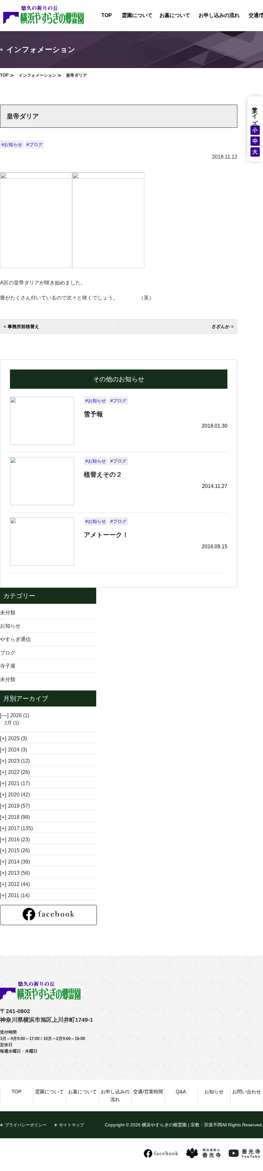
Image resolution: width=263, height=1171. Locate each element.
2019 (19, 806)
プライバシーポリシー (26, 1125)
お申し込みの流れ (219, 15)
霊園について (137, 15)
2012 (19, 884)
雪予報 (93, 414)
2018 (19, 817)
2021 (19, 783)
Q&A (181, 1091)
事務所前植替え (23, 326)
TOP (106, 15)
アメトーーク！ (106, 534)
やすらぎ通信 (15, 639)
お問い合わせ (246, 1091)
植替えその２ (103, 474)
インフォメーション (37, 75)
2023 (19, 761)
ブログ (7, 652)
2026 (19, 715)
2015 (19, 850)
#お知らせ (12, 144)
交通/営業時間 (148, 1091)
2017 (20, 828)
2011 (19, 895)
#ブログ (35, 144)
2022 (19, 772)
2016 (19, 839)
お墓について (174, 15)
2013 (19, 873)
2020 (19, 794)
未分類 (7, 612)
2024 (17, 749)
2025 (17, 738)
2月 (11, 722)
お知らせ (10, 626)
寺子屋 (7, 666)
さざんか (221, 326)
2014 (19, 861)
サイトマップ (71, 1125)
